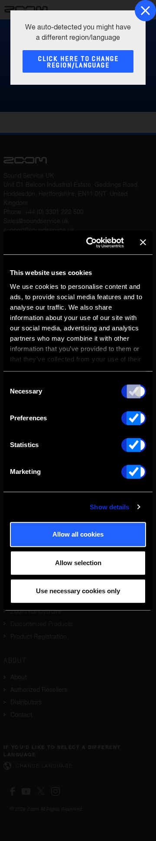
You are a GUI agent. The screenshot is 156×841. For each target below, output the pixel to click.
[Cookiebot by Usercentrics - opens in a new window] (91, 242)
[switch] (133, 418)
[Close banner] (143, 243)
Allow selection (78, 562)
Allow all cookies (78, 534)
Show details (109, 507)
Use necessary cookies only (78, 591)
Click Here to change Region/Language (78, 62)
